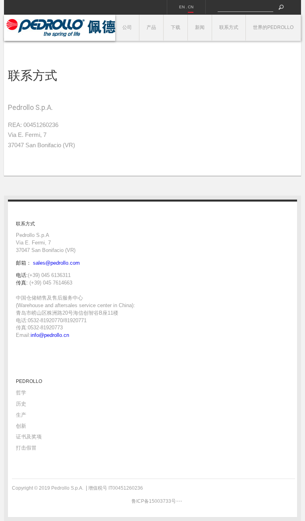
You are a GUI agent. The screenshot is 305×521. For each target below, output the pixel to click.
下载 (175, 27)
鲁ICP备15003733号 (153, 501)
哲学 (21, 393)
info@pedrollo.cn (50, 335)
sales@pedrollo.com (56, 263)
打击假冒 (26, 448)
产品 (151, 27)
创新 (21, 426)
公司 (127, 27)
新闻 (200, 27)
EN (182, 7)
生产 (21, 415)
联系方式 (228, 27)
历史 (21, 404)
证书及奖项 (29, 437)
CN (190, 7)
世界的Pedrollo (273, 27)
